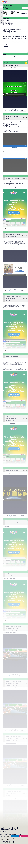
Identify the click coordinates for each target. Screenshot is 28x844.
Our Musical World (9, 842)
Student (16, 836)
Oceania (2, 842)
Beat (8, 839)
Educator (24, 836)
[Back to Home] (3, 1)
